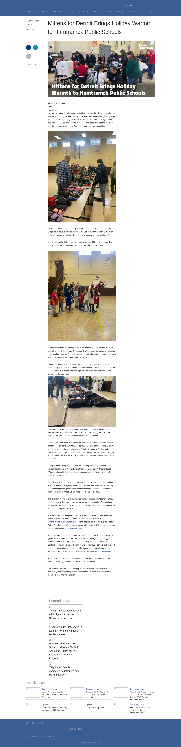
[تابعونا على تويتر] (35, 729)
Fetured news (59, 601)
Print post (32, 65)
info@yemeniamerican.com (41, 736)
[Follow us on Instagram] (50, 729)
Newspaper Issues (125, 11)
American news (42, 11)
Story (95, 11)
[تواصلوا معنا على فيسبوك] (28, 729)
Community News (61, 11)
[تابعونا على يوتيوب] (42, 729)
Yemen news (106, 11)
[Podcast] (64, 729)
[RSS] (57, 729)
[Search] (152, 5)
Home (29, 11)
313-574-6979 (76, 729)
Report (86, 11)
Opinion (76, 11)
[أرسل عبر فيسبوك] (28, 47)
